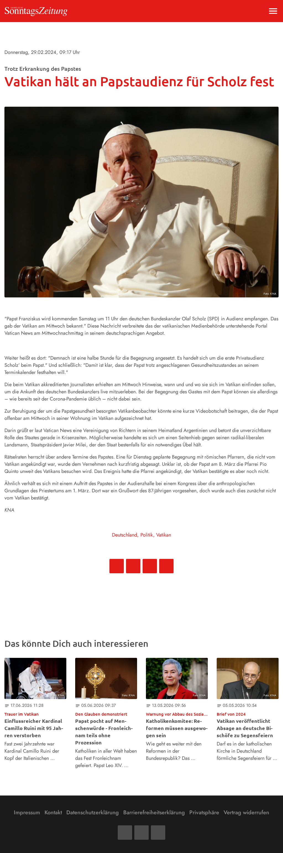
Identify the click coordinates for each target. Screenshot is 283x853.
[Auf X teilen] (133, 566)
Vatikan (163, 534)
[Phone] (158, 832)
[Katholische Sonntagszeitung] (36, 11)
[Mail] (141, 832)
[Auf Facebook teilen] (116, 566)
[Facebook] (125, 832)
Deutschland (124, 534)
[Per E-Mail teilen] (166, 566)
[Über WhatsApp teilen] (150, 566)
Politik (146, 534)
